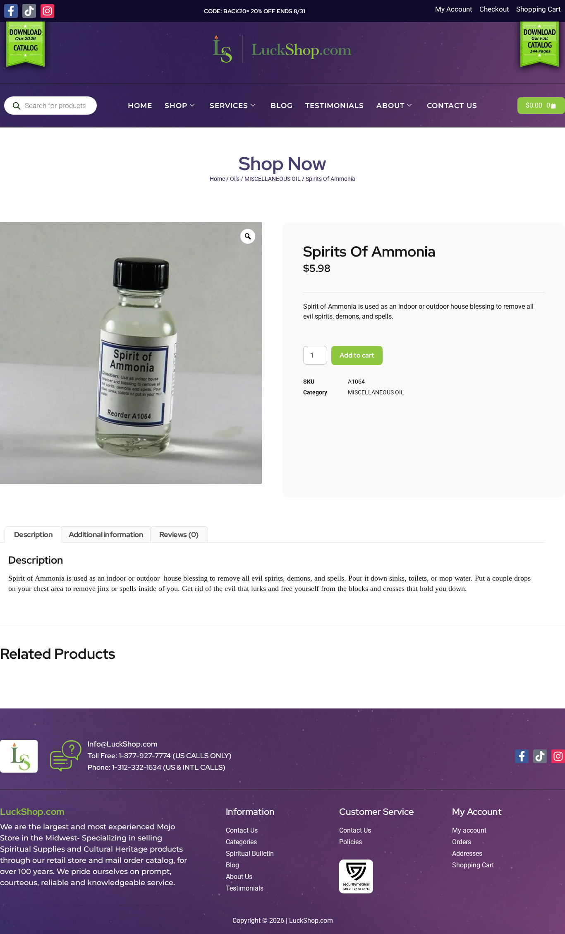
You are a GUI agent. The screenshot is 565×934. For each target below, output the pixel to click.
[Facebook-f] (11, 11)
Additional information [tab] (106, 534)
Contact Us (452, 105)
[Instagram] (47, 11)
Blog (282, 105)
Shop (176, 105)
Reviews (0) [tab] (179, 534)
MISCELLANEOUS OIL (272, 178)
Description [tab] (33, 534)
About (390, 105)
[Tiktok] (29, 11)
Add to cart (357, 355)
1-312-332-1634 (137, 767)
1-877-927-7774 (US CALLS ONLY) (175, 755)
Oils (234, 178)
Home (140, 105)
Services (229, 105)
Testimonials (334, 105)
